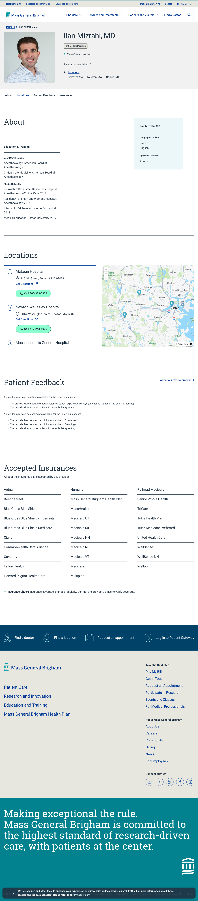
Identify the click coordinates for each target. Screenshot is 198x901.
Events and (160, 699)
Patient (15, 687)
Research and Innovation (38, 4)
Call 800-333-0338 (35, 293)
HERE (185, 343)
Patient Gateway (148, 4)
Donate (168, 4)
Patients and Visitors (141, 15)
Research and (27, 696)
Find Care (72, 15)
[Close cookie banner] (180, 893)
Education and (25, 705)
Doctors (10, 26)
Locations (74, 72)
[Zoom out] (106, 273)
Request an (164, 686)
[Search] (189, 14)
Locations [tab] (23, 95)
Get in (155, 679)
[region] (148, 306)
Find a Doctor (172, 15)
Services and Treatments (103, 15)
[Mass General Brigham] (26, 14)
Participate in (163, 693)
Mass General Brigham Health (37, 714)
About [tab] (9, 95)
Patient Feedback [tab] (44, 95)
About (152, 726)
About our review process (175, 380)
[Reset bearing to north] (106, 278)
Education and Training (67, 4)
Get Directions (24, 283)
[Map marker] (139, 293)
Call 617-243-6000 (35, 328)
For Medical (165, 706)
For (157, 761)
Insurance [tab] (66, 95)
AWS (180, 343)
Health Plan (12, 4)
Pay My (154, 672)
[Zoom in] (106, 269)
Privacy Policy (81, 894)
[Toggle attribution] (191, 344)
